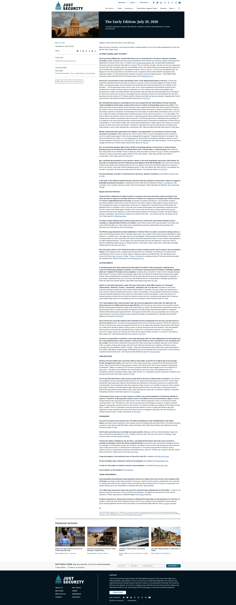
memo (129, 314)
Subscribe (172, 566)
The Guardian (135, 392)
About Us (59, 588)
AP (125, 227)
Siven (59, 71)
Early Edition (61, 567)
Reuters (120, 436)
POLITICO (146, 98)
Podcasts (163, 8)
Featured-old (72, 61)
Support (132, 2)
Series (120, 8)
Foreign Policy (155, 352)
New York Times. (132, 452)
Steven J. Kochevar (70, 553)
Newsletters (144, 2)
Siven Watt (61, 43)
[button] (179, 8)
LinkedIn (66, 73)
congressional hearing (143, 63)
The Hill (145, 143)
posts (159, 152)
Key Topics (109, 8)
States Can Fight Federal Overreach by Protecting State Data (68, 549)
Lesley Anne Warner (102, 553)
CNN (103, 176)
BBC (145, 486)
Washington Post (147, 76)
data (114, 423)
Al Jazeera (166, 503)
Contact (58, 597)
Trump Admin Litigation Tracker (147, 8)
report (157, 290)
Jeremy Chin (132, 553)
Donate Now (118, 592)
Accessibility (132, 600)
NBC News (175, 127)
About (171, 8)
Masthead (121, 2)
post (118, 254)
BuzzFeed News (120, 216)
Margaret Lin (140, 553)
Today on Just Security (77, 567)
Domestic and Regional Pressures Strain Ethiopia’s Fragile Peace (101, 549)
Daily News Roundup (61, 61)
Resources (128, 8)
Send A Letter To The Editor (71, 81)
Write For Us (60, 594)
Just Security (168, 183)
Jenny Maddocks (165, 553)
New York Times (120, 245)
